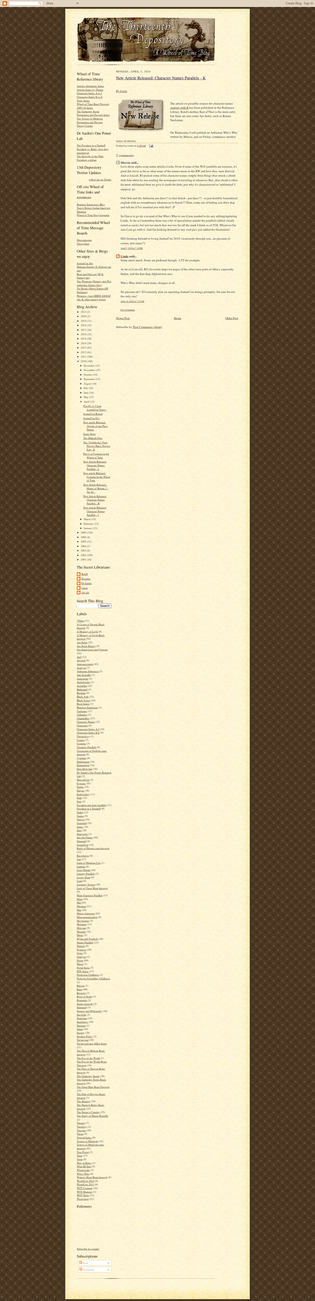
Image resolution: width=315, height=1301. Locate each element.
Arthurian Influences (88, 671)
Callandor (82, 714)
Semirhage (82, 1022)
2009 (84, 532)
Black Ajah (83, 696)
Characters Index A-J (88, 729)
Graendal (81, 823)
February (89, 523)
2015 (84, 338)
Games (80, 816)
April (87, 401)
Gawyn (80, 819)
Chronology (83, 736)
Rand (79, 989)
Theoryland (83, 243)
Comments (88, 1269)
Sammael (81, 1007)
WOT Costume (84, 1188)
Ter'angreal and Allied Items (92, 1043)
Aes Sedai (82, 642)
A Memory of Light (87, 631)
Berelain (81, 693)
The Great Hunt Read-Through (93, 1087)
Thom (80, 1133)
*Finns (80, 620)
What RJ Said (84, 1166)
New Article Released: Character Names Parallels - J (95, 511)
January (88, 528)
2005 (84, 541)
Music (80, 935)
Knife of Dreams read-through (93, 848)
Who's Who (83, 1173)
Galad (80, 812)
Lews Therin (83, 870)
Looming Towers (86, 884)
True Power (83, 1152)
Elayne (80, 790)
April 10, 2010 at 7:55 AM (132, 301)
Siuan (80, 1029)
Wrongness (83, 1199)
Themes (81, 1123)
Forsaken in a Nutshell (89, 808)
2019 (84, 320)
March (87, 519)
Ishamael (81, 841)
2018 (84, 325)
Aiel (79, 657)
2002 (84, 555)
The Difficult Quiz (92, 438)
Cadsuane (82, 711)
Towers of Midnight (87, 1141)
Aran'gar (81, 667)
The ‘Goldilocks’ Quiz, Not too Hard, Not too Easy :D (96, 446)
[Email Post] (150, 146)
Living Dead (83, 877)
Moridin (81, 931)
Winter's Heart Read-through (92, 1177)
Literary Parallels (86, 873)
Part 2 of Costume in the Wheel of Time (96, 455)
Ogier (80, 953)
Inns (79, 830)
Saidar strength (85, 1004)
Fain (79, 801)
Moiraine (81, 924)
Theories (81, 1130)
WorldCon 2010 (85, 1181)
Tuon (79, 1155)
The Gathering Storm (88, 1076)
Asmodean (82, 678)
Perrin (80, 960)
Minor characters (86, 913)
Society (81, 1032)
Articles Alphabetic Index (90, 86)
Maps (80, 899)
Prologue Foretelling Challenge (93, 978)
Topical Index (84, 1137)
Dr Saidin (86, 583)
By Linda (121, 91)
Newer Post (123, 318)
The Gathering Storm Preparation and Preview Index (93, 113)
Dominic (86, 578)
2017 (84, 329)
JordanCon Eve (91, 418)
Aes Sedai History (86, 646)
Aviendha (82, 685)
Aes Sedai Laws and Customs (92, 649)
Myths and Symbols (87, 938)
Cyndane (81, 758)
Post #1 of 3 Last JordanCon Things (94, 407)
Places (80, 964)
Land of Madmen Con (89, 862)
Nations (81, 946)
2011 (84, 356)
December (89, 365)
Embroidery (83, 794)
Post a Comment (128, 309)
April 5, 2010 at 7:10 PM (132, 248)
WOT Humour (84, 1191)
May (86, 397)
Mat (79, 902)
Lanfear (81, 866)
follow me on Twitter (100, 179)
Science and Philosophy (89, 1011)
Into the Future (85, 837)
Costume (81, 743)
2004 (84, 546)
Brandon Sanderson (87, 707)
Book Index (83, 703)
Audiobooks (83, 682)
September (90, 379)
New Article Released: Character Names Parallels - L (95, 465)
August (88, 383)
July (86, 388)
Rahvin (80, 985)
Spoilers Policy (85, 1036)
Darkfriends (83, 761)
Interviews (82, 834)
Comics (81, 740)
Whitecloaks (83, 1170)
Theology (82, 1126)
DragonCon (83, 779)
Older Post (231, 318)
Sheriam (81, 1025)
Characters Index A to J (89, 93)
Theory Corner (85, 125)
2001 (84, 559)
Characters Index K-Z (88, 732)
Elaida (80, 787)
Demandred (83, 765)
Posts (85, 1263)
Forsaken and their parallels (91, 805)
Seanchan (82, 1018)
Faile (79, 797)
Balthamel (82, 689)
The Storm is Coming (88, 1112)
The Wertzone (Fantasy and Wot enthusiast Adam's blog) (94, 283)
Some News (89, 434)
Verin (80, 1159)
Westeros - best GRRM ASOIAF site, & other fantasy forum (94, 297)
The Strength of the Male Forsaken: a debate (90, 158)
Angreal (81, 660)
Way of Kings (84, 1163)
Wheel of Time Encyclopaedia (93, 215)
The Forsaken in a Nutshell (91, 145)
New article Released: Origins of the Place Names (95, 426)
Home (177, 318)
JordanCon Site (85, 263)
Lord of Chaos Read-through (92, 888)
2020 (84, 316)
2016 (84, 334)
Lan (79, 859)
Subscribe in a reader (88, 1248)
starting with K (179, 107)
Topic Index (83, 100)
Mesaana (81, 906)
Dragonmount (84, 240)
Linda (84, 588)
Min (79, 910)
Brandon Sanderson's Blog (91, 204)
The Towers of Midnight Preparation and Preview (90, 120)
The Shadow (83, 1101)
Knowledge (83, 855)
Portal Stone (83, 967)
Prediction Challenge (88, 974)
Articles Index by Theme (90, 89)
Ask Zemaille (84, 675)
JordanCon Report (93, 414)
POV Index (83, 971)
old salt (85, 592)
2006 (84, 537)
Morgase (81, 928)
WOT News (83, 1195)
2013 (84, 347)
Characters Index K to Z (89, 97)
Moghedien (83, 920)
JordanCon (82, 844)
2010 (84, 361)
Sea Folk (81, 1014)
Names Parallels (85, 942)
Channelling (83, 718)
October (88, 374)
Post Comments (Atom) (147, 327)
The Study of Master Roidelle (92, 1115)
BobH (84, 574)
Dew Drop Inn (84, 769)
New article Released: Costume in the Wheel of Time (96, 476)
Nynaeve (81, 949)
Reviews (81, 993)
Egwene (81, 783)
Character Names (86, 721)
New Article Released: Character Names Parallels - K (95, 499)
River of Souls (84, 996)
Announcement (85, 664)
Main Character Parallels (90, 895)
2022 (84, 311)
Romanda (82, 1000)
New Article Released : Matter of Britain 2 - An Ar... (95, 488)
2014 (84, 343)
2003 (84, 550)
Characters (82, 725)
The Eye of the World (88, 1058)
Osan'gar (81, 956)
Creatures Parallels (86, 747)
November (90, 370)
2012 (84, 352)
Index (80, 826)
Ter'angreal (83, 1040)
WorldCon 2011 (85, 1184)
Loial (79, 880)
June (86, 392)
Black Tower (83, 700)
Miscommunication (87, 917)
